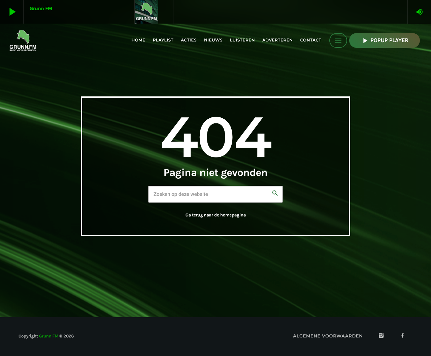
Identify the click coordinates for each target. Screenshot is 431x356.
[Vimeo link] (23, 40)
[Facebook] (402, 336)
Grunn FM (49, 336)
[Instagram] (381, 336)
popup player (384, 40)
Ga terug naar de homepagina (216, 215)
